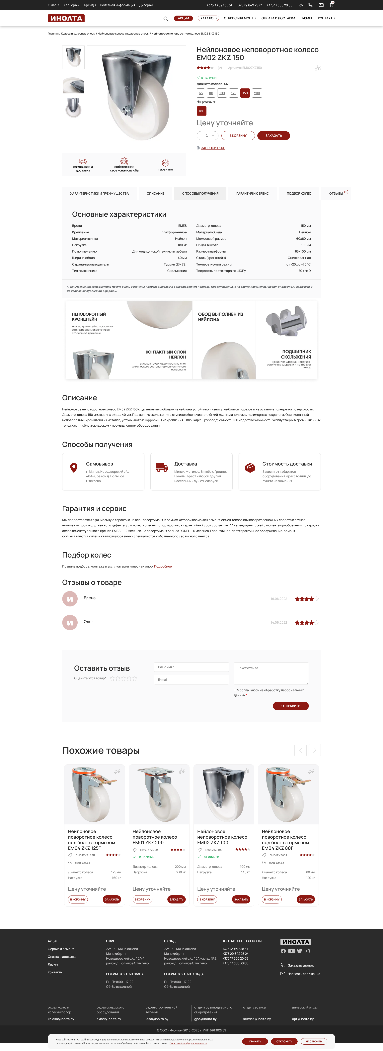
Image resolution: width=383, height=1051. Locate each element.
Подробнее (163, 566)
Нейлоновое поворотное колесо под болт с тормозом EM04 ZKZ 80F (285, 839)
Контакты (326, 18)
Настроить (314, 1041)
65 (201, 93)
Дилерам (146, 5)
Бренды (90, 5)
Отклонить (284, 1041)
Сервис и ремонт (238, 18)
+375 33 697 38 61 (219, 5)
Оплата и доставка (278, 18)
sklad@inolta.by (109, 1019)
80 (211, 93)
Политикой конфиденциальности (188, 1043)
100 (222, 93)
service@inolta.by (257, 1019)
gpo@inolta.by (205, 1019)
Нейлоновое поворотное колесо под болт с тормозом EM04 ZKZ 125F (91, 839)
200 (257, 93)
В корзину (238, 135)
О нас (52, 5)
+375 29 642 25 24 (249, 5)
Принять (255, 1041)
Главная (53, 33)
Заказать (112, 899)
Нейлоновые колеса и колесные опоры (123, 33)
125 (233, 93)
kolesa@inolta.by (61, 1019)
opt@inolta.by (303, 1019)
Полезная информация (117, 5)
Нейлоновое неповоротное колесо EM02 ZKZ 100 (222, 836)
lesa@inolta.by (157, 1019)
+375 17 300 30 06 (235, 963)
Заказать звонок (301, 965)
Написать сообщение (304, 974)
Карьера (70, 5)
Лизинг (306, 18)
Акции (183, 18)
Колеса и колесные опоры (78, 33)
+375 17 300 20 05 (279, 5)
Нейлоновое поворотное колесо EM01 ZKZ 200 (155, 836)
